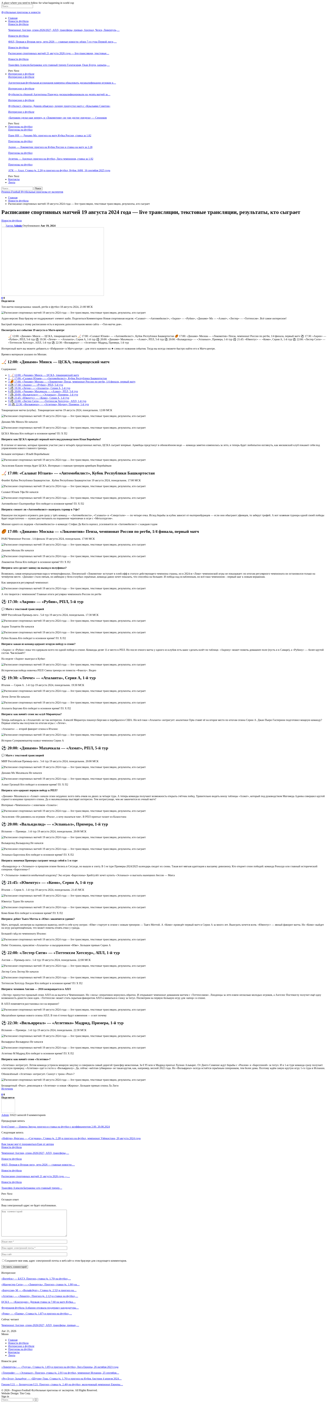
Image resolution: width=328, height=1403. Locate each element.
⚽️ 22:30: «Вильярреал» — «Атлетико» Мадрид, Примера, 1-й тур (48, 404)
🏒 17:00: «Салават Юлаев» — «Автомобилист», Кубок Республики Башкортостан (57, 378)
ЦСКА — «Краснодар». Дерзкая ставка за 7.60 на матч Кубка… (38, 1301)
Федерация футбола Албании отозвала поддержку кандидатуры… (40, 1307)
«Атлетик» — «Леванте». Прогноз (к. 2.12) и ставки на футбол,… (39, 1296)
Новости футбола (18, 21)
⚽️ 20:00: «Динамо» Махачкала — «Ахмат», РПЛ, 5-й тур (43, 391)
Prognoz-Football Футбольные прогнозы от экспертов (32, 191)
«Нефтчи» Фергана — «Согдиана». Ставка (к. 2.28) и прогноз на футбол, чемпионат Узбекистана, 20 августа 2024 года (71, 1138)
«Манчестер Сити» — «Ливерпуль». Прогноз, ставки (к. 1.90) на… (40, 1284)
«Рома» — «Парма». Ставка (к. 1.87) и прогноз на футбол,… (36, 1313)
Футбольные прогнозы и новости (20, 12)
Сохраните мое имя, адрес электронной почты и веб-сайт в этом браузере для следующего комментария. (66, 1260)
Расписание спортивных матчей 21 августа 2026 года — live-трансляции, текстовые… (58, 53)
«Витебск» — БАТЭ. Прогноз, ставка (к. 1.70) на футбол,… (36, 1278)
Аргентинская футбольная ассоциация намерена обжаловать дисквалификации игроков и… (62, 82)
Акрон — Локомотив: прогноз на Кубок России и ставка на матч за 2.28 (50, 147)
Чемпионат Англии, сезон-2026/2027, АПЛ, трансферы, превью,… (40, 1325)
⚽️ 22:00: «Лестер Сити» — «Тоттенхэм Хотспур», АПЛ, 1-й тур (47, 401)
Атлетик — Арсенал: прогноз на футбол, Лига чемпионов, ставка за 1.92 (50, 158)
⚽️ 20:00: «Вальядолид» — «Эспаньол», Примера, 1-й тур (43, 394)
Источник (7, 1088)
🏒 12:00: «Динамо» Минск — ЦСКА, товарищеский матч (43, 375)
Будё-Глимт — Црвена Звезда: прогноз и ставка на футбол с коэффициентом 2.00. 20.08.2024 (55, 1126)
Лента (11, 182)
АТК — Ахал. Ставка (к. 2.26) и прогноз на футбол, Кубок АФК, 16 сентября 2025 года (59, 170)
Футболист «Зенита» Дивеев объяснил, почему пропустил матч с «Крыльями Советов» (59, 106)
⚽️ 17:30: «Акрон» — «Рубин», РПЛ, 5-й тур (35, 384)
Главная (12, 18)
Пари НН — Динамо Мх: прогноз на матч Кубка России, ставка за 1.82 (49, 135)
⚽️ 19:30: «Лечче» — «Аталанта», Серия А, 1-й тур (39, 388)
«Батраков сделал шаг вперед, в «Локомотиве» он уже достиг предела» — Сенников (57, 117)
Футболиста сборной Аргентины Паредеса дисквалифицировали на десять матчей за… (59, 94)
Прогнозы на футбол (20, 126)
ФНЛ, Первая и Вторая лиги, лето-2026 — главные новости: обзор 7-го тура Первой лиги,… (62, 41)
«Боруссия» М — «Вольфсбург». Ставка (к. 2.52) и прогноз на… (39, 1290)
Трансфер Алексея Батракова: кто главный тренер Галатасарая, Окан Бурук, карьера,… (59, 65)
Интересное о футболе (21, 73)
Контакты (14, 179)
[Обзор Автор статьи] (8, 1111)
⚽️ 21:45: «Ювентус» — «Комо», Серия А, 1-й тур (38, 397)
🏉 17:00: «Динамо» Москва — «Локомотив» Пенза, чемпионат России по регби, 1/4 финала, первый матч (71, 381)
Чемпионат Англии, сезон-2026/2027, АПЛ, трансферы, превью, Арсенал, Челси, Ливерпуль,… (64, 30)
